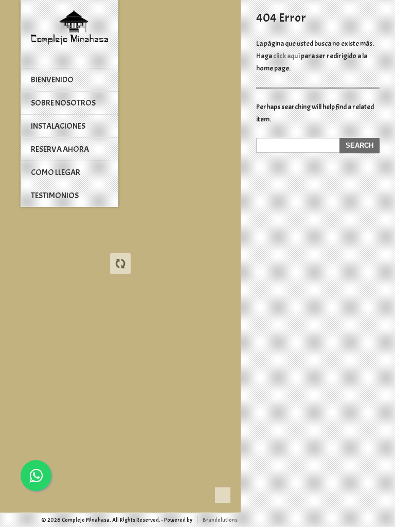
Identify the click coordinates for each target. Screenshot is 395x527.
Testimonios (55, 195)
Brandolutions (220, 519)
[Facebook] (7, 520)
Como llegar (55, 172)
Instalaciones (58, 126)
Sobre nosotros (63, 103)
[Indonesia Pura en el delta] (69, 27)
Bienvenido (52, 80)
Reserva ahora (60, 149)
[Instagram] (16, 520)
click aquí (287, 55)
